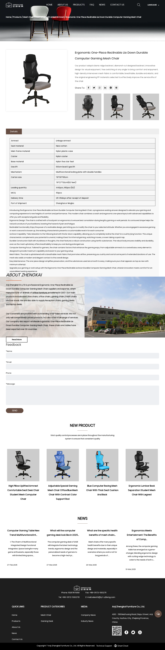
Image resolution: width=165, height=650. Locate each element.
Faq (92, 4)
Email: (9, 362)
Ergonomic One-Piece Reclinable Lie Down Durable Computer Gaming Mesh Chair (57, 210)
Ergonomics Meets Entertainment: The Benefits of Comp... (142, 535)
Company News (88, 615)
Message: (10, 384)
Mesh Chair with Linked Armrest (49, 17)
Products (79, 4)
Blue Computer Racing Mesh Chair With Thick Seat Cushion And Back (102, 490)
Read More (17, 339)
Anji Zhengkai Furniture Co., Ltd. (62, 645)
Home (49, 4)
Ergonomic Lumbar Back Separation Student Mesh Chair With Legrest (141, 490)
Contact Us (117, 4)
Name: (9, 351)
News (102, 4)
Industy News (87, 621)
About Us (62, 4)
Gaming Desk (47, 621)
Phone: (9, 373)
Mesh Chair (28, 17)
